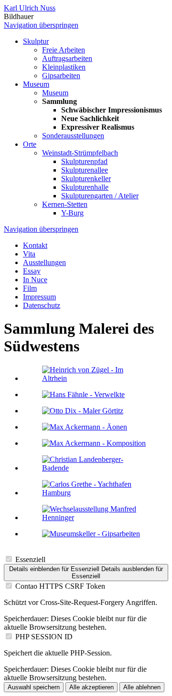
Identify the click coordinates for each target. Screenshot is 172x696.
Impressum (39, 297)
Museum (36, 84)
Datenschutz (41, 305)
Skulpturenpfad (84, 161)
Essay (32, 271)
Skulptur (36, 41)
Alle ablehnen (142, 687)
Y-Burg (72, 213)
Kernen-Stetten (64, 204)
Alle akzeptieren (91, 687)
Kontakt (35, 245)
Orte (29, 144)
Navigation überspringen (41, 25)
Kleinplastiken (64, 67)
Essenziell (30, 559)
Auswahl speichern (34, 687)
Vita (29, 254)
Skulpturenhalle (84, 187)
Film (30, 288)
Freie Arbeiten (63, 50)
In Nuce (35, 280)
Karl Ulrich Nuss (29, 8)
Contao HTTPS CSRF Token (60, 586)
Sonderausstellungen (73, 136)
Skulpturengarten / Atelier (100, 196)
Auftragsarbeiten (67, 58)
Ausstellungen (44, 262)
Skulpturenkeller (86, 178)
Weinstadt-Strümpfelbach (80, 153)
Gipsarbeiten (61, 76)
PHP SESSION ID (44, 637)
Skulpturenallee (84, 170)
